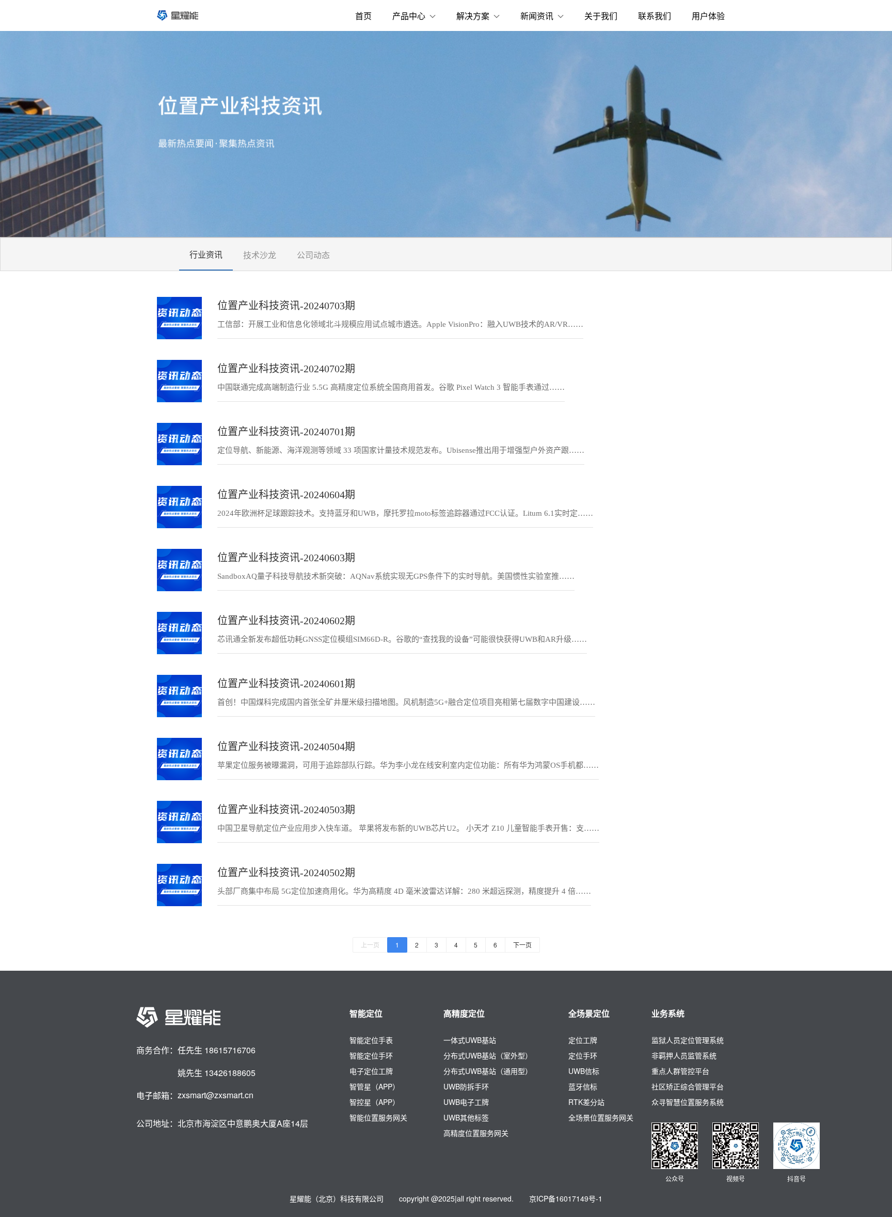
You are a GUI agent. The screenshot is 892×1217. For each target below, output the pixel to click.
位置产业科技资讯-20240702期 (286, 368)
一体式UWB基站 (469, 1040)
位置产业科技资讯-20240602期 (286, 620)
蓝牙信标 (582, 1086)
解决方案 (472, 16)
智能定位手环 (371, 1055)
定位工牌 (582, 1040)
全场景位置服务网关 (600, 1117)
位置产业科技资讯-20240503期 (286, 809)
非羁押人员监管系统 (683, 1055)
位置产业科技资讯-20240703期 (286, 305)
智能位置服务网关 (378, 1117)
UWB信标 (583, 1071)
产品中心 (408, 16)
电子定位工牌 (371, 1071)
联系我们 (654, 16)
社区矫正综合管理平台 (687, 1086)
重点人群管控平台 (680, 1071)
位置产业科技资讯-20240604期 (286, 494)
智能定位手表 (371, 1040)
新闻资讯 (536, 16)
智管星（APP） (374, 1086)
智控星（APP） (374, 1102)
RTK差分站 (586, 1102)
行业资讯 (205, 254)
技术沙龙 (259, 255)
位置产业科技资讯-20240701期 (286, 431)
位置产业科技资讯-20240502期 (286, 872)
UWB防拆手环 (466, 1086)
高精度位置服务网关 (475, 1133)
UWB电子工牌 (466, 1102)
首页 (363, 16)
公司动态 (313, 255)
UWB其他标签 (466, 1117)
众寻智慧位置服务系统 (687, 1102)
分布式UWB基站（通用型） (487, 1071)
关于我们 (600, 16)
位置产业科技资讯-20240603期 (286, 557)
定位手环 (582, 1055)
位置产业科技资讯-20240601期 (286, 683)
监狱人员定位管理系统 (687, 1040)
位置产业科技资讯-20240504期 (286, 746)
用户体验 (708, 16)
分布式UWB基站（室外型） (487, 1055)
